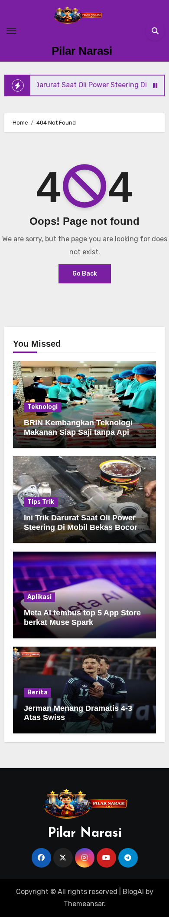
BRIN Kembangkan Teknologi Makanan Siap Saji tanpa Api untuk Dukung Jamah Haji (78, 432)
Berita (37, 692)
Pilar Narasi (82, 50)
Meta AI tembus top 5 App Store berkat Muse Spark (82, 617)
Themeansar (84, 904)
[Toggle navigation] (11, 31)
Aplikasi (39, 597)
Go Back (84, 273)
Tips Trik (40, 502)
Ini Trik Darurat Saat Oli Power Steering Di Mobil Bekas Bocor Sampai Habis (80, 527)
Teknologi (42, 407)
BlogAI (133, 891)
